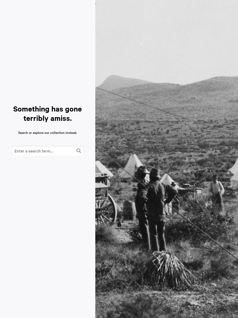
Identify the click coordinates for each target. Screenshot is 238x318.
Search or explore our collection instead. (47, 132)
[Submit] (79, 150)
